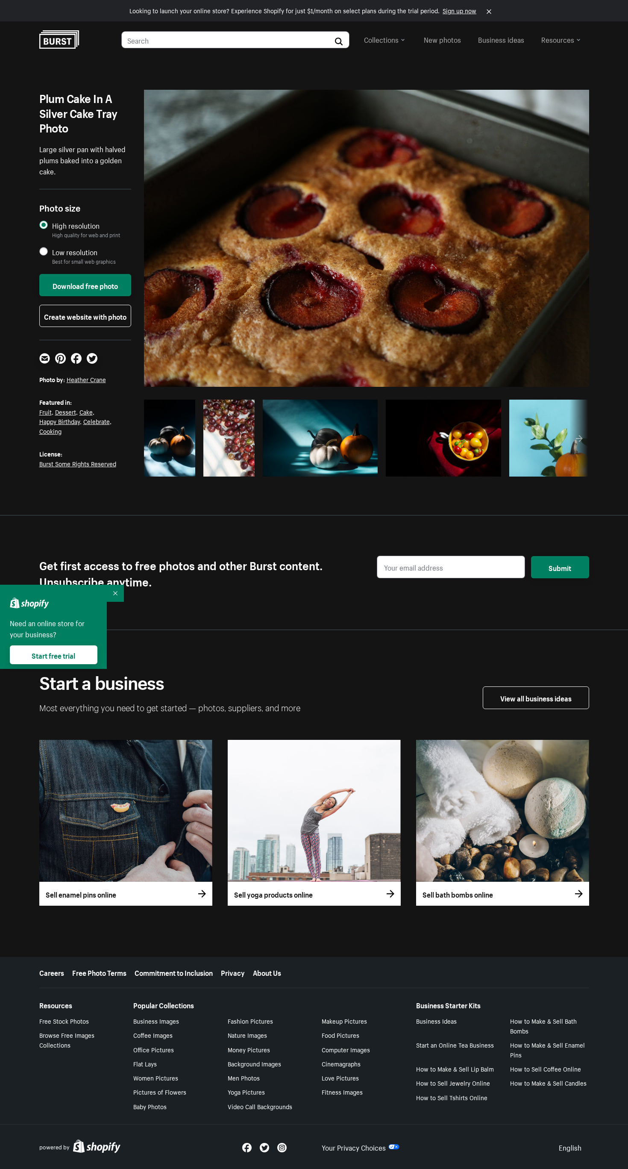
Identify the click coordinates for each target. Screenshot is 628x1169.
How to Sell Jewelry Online (453, 1082)
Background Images (254, 1063)
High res (319, 467)
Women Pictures (155, 1077)
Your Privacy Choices (354, 1146)
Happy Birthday (59, 421)
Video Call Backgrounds (260, 1106)
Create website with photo (85, 315)
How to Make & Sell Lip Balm (455, 1068)
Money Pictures (249, 1049)
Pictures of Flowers (159, 1091)
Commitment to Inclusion (174, 972)
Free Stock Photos (64, 1020)
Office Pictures (153, 1049)
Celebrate (96, 421)
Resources (557, 38)
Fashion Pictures (250, 1020)
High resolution (76, 225)
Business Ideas (436, 1020)
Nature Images (247, 1034)
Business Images (156, 1020)
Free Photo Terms (99, 972)
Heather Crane (86, 379)
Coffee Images (153, 1034)
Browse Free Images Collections (66, 1039)
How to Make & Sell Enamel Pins (547, 1049)
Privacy (233, 972)
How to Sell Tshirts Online (451, 1097)
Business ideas (501, 38)
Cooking (50, 431)
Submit (560, 567)
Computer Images (346, 1049)
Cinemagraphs (341, 1063)
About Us (267, 972)
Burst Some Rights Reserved (77, 463)
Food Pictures (340, 1034)
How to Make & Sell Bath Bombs (543, 1025)
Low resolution (74, 252)
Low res (172, 467)
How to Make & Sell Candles (548, 1082)
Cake (86, 411)
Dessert (65, 411)
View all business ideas (536, 697)
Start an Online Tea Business (455, 1044)
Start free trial (53, 654)
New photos (442, 38)
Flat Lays (145, 1063)
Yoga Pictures (246, 1091)
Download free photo (85, 285)
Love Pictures (340, 1077)
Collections (381, 38)
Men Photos (244, 1077)
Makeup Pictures (344, 1020)
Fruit (45, 411)
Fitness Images (342, 1091)
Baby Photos (150, 1106)
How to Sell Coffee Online (545, 1068)
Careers (51, 972)
